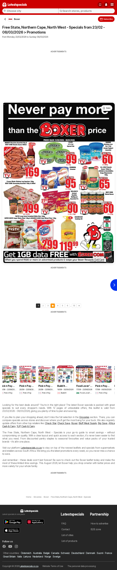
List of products (69, 540)
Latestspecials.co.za (31, 447)
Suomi (100, 553)
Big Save (102, 423)
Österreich (26, 553)
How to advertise (99, 523)
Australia (37, 553)
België (46, 553)
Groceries (84, 417)
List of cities (67, 535)
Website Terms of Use (52, 566)
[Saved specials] (100, 4)
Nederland (37, 556)
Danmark (90, 553)
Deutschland (77, 553)
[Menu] (112, 4)
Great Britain (9, 556)
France (108, 553)
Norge (47, 556)
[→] (79, 306)
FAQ (63, 523)
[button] (106, 4)
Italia (19, 556)
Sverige (56, 556)
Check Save (63, 423)
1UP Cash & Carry (26, 426)
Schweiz (65, 553)
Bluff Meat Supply (88, 423)
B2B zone (96, 529)
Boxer (74, 423)
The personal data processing (81, 566)
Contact (65, 529)
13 (74, 305)
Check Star (50, 423)
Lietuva (27, 556)
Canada (55, 553)
